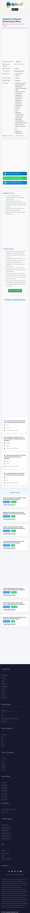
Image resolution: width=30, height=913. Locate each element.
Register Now (15, 465)
